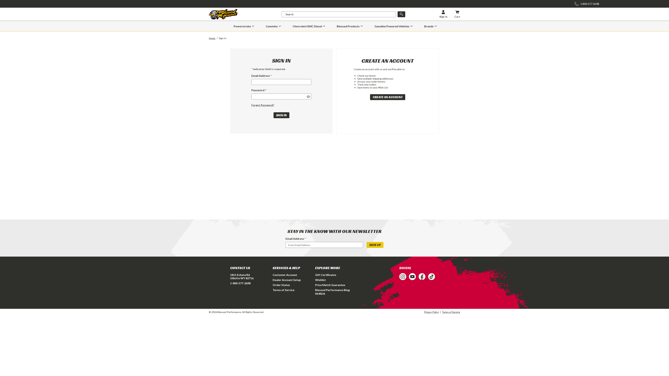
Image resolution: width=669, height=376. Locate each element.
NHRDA (320, 293)
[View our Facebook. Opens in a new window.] (421, 276)
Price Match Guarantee (330, 285)
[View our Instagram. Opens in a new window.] (402, 276)
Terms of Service (283, 290)
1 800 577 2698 (589, 3)
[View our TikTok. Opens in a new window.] (431, 276)
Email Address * (261, 75)
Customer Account (285, 274)
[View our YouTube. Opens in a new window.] (412, 276)
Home (212, 38)
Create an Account (388, 97)
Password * (258, 90)
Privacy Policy (431, 312)
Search (290, 14)
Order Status (281, 285)
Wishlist (320, 279)
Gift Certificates (325, 274)
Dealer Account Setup (287, 279)
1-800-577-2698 (240, 283)
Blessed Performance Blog (332, 290)
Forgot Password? (262, 105)
